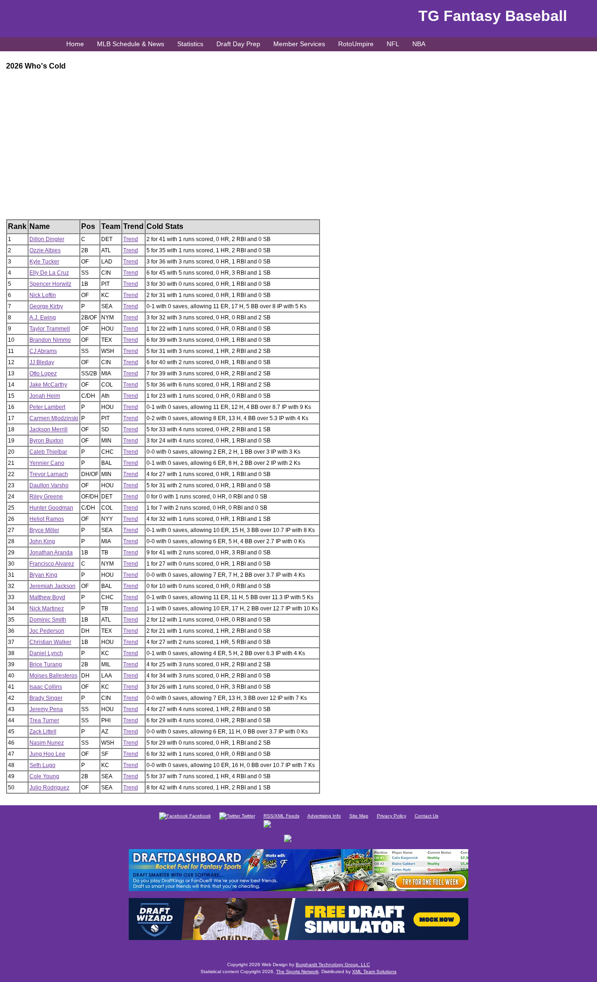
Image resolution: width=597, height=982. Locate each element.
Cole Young (44, 776)
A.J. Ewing (42, 317)
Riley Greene (46, 496)
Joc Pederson (46, 631)
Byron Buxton (46, 440)
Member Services (299, 44)
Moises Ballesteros (53, 675)
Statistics (190, 44)
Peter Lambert (47, 407)
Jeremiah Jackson (52, 586)
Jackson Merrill (48, 429)
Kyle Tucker (44, 261)
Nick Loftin (42, 295)
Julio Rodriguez (49, 787)
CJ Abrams (43, 351)
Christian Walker (50, 642)
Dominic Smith (47, 619)
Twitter (247, 815)
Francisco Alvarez (51, 563)
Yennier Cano (46, 463)
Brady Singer (45, 698)
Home (75, 44)
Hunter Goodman (51, 508)
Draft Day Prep (238, 44)
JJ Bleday (41, 362)
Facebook (199, 815)
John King (42, 541)
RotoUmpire (356, 44)
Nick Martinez (46, 608)
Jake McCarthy (48, 384)
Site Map (358, 815)
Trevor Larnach (48, 474)
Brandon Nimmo (50, 340)
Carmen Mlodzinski (53, 418)
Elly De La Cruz (49, 273)
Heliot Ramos (46, 519)
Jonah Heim (44, 396)
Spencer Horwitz (50, 284)
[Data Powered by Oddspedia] (298, 823)
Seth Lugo (42, 765)
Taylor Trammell (49, 328)
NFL (393, 44)
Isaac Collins (45, 687)
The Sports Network (297, 971)
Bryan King (43, 575)
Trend (130, 239)
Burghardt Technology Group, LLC (333, 964)
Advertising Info (324, 815)
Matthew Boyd (47, 597)
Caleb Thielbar (48, 452)
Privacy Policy (391, 815)
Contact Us (426, 815)
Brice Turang (45, 664)
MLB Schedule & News (130, 44)
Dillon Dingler (46, 239)
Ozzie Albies (45, 250)
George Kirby (46, 306)
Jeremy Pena (46, 709)
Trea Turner (44, 720)
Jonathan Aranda (51, 552)
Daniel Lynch (46, 653)
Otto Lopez (43, 373)
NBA (418, 44)
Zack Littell (42, 731)
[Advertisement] (286, 154)
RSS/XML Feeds (281, 815)
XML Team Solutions (374, 971)
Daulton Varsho (49, 485)
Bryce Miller (44, 530)
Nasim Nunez (46, 743)
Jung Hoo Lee (47, 754)
